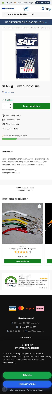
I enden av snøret (14, 28)
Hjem (4, 28)
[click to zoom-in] (27, 56)
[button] (47, 8)
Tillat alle (27, 375)
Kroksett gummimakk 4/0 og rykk (22, 249)
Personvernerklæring (35, 390)
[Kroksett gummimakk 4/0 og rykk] (22, 223)
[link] (26, 281)
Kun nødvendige (27, 384)
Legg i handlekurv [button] (22, 261)
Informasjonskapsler (18, 390)
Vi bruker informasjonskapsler (5, 389)
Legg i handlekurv (31, 106)
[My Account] (43, 8)
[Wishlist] (39, 206)
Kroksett (25, 28)
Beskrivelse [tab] (7, 151)
